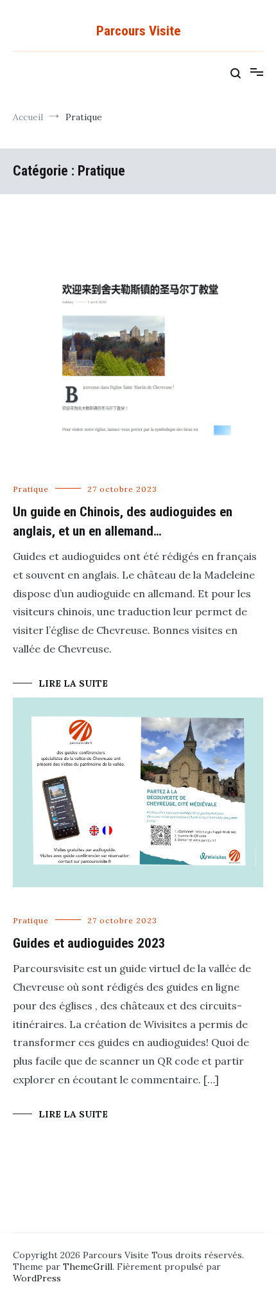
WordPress (37, 1278)
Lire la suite (73, 683)
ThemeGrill (87, 1266)
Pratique (31, 489)
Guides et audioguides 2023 (89, 943)
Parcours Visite (138, 31)
